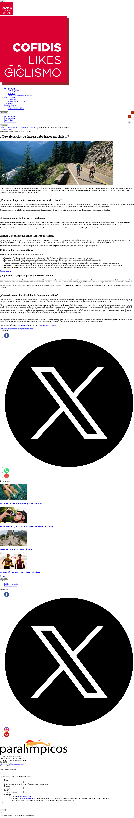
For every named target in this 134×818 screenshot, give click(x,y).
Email (6, 790)
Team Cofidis (8, 103)
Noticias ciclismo (9, 97)
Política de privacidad (11, 584)
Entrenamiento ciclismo (16, 109)
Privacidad (7, 794)
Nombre (7, 786)
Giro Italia (11, 94)
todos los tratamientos (24, 796)
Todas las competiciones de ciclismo (20, 96)
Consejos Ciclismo (12, 127)
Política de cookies (10, 586)
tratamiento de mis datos (27, 798)
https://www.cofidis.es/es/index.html (12, 764)
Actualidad (12, 99)
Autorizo (21, 796)
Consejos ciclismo (10, 105)
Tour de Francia (13, 90)
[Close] (1, 773)
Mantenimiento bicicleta (16, 107)
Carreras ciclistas (9, 88)
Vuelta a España (13, 92)
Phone (6, 780)
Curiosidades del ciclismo (16, 101)
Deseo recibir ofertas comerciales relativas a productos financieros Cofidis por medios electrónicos (43, 800)
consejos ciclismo (23, 325)
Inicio (2, 127)
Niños (32, 329)
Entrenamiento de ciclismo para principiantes (15, 329)
